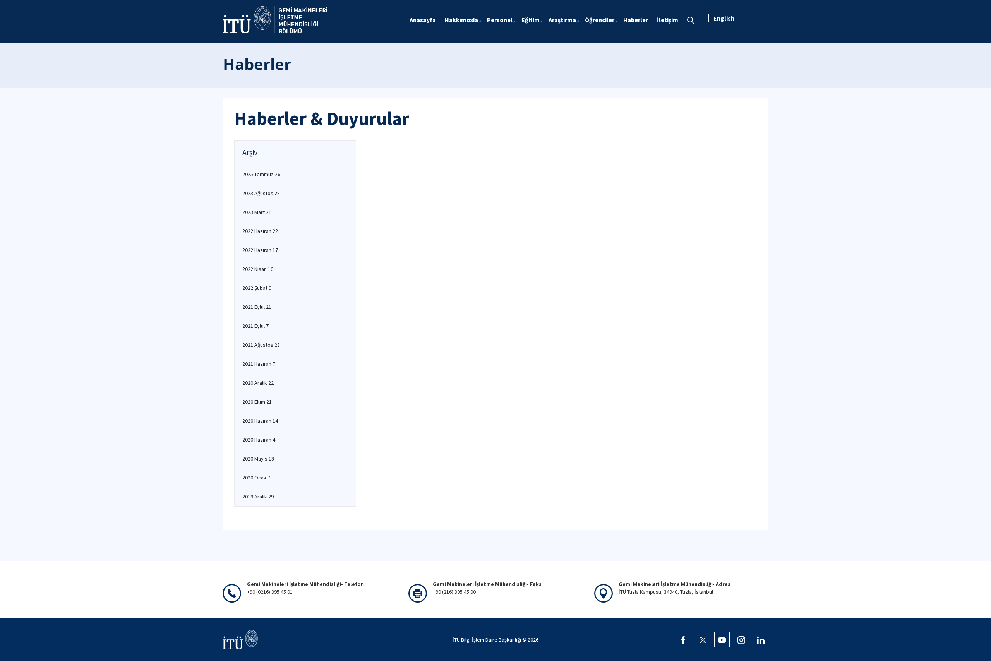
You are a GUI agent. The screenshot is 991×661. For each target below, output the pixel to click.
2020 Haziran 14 (260, 420)
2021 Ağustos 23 (261, 344)
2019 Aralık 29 (258, 496)
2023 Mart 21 (256, 212)
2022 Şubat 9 (256, 287)
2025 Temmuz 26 (261, 174)
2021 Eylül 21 (256, 306)
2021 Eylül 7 (255, 325)
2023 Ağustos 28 (261, 193)
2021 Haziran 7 (258, 363)
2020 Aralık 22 (258, 382)
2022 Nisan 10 (257, 268)
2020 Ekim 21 (257, 401)
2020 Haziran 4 (258, 439)
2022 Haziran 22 (260, 231)
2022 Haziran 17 (260, 250)
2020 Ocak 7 (256, 477)
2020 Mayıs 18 (258, 458)
